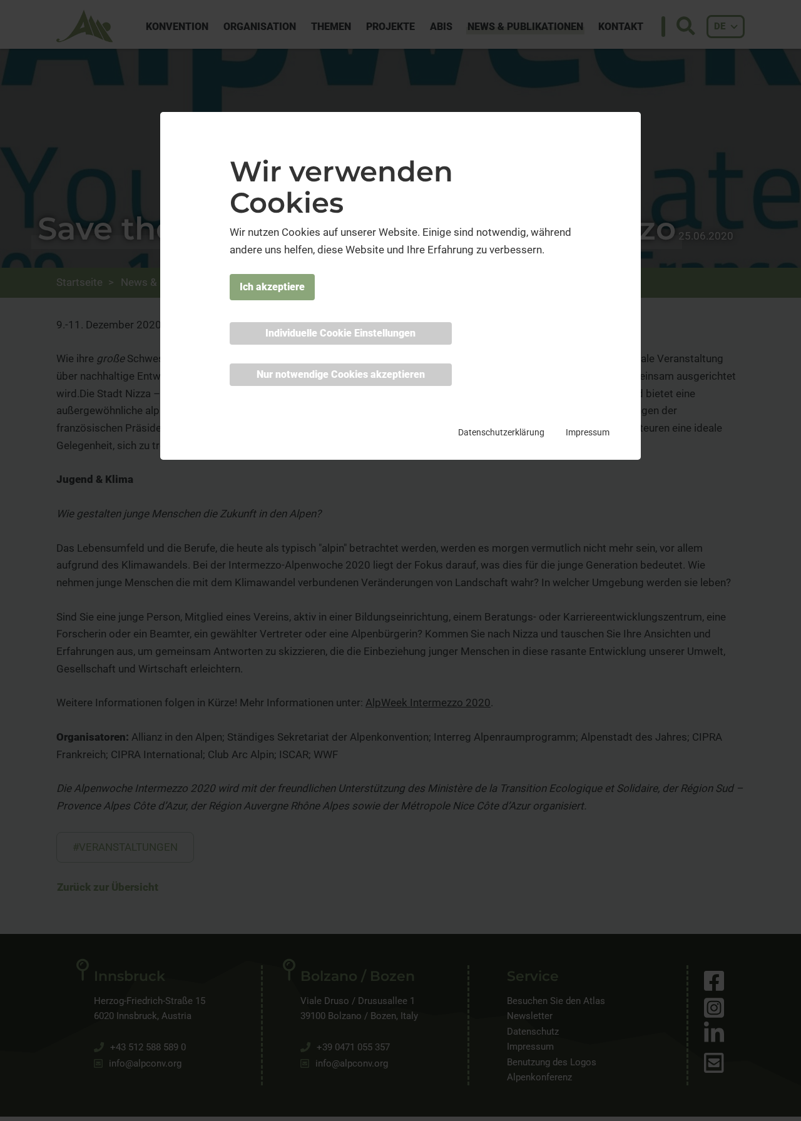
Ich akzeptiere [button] (272, 287)
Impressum (588, 433)
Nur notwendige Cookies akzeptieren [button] (341, 375)
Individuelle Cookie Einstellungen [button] (340, 334)
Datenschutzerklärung (501, 433)
